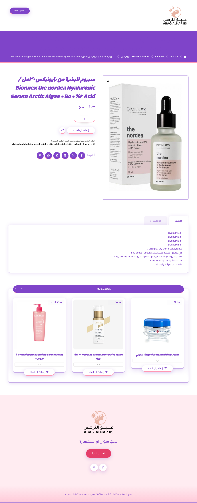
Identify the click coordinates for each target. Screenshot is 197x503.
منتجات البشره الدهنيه (43, 144)
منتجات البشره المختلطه (22, 144)
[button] (107, 81)
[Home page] (185, 56)
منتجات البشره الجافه (63, 144)
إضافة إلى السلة (81, 130)
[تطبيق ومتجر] (175, 15)
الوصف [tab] (178, 220)
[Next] (16, 289)
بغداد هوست (71, 494)
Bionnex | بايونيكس (81, 144)
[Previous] (21, 289)
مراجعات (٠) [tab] (155, 220)
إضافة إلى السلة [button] (155, 368)
